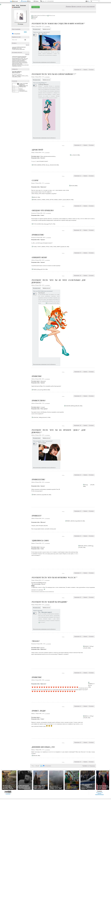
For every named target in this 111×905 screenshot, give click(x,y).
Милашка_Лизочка (16, 64)
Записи (13, 5)
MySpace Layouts (34, 16)
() (80, 69)
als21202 (14, 60)
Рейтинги (36, 1)
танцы (17, 48)
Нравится (85, 69)
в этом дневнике (16, 33)
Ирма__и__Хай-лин (16, 75)
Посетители (22, 90)
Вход (30, 1)
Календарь (92, 765)
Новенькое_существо (16, 65)
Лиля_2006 (19, 63)
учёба (20, 48)
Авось (43, 1)
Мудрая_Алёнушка (24, 64)
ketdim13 (14, 61)
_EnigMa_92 (23, 59)
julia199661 (22, 60)
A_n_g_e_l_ (14, 57)
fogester (18, 60)
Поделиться (91, 69)
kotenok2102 (19, 61)
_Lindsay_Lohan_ (24, 75)
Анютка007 (25, 62)
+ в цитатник (47, 26)
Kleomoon (17, 58)
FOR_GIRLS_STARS (16, 76)
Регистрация (24, 1)
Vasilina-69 (14, 59)
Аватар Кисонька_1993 (20, 16)
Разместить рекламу (99, 794)
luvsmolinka (24, 61)
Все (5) (27, 44)
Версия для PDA (99, 792)
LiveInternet (14, 1)
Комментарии (23, 5)
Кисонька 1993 (12, 7)
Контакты (99, 793)
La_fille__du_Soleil (24, 58)
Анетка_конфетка (19, 62)
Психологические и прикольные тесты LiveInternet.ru (44, 62)
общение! (14, 47)
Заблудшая (14, 63)
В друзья (21, 24)
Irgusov (13, 58)
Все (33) (27, 54)
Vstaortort (19, 59)
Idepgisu (24, 57)
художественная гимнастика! (18, 49)
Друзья (17, 5)
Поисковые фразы (23, 91)
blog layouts (33, 18)
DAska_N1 (19, 57)
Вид (88, 1)
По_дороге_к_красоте (17, 74)
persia (13, 62)
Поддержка (86, 1)
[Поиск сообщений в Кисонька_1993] (25, 32)
